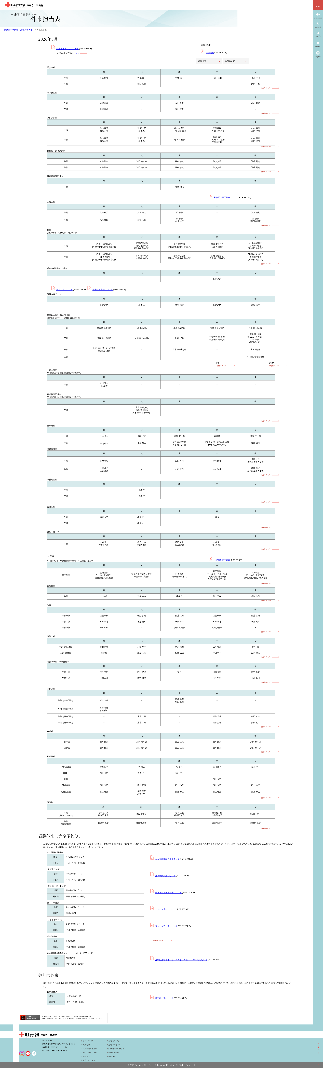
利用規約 (86, 1044)
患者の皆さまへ (27, 30)
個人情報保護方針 (90, 1048)
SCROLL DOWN (318, 1054)
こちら (76, 53)
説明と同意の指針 (90, 1052)
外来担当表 (42, 30)
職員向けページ (89, 1060)
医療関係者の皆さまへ (117, 1048)
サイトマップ (88, 1040)
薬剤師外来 (230, 61)
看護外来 (202, 61)
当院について (113, 1040)
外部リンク (87, 1056)
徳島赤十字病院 (11, 30)
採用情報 (111, 1056)
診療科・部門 (113, 1052)
